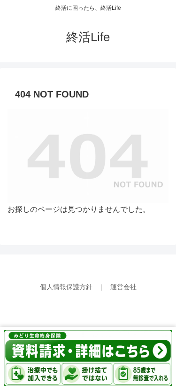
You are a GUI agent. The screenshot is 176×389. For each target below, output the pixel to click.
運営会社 (123, 287)
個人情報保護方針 (67, 287)
